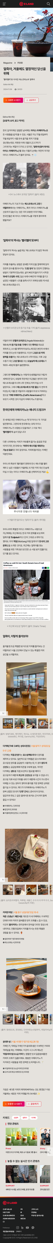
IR (21, 1212)
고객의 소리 (34, 1209)
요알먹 (16, 1118)
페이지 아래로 (50, 1149)
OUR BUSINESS (9, 1216)
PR (21, 1209)
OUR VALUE (7, 1209)
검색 (48, 4)
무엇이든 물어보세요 (37, 1216)
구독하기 (18, 1232)
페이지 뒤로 (50, 1154)
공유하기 (35, 1104)
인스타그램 (17, 1227)
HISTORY (6, 1212)
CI (3, 1222)
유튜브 (27, 1227)
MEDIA (23, 1219)
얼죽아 (25, 1118)
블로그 (22, 1227)
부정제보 (34, 1212)
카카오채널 (32, 1227)
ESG (22, 1216)
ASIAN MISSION (9, 1219)
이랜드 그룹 (10, 1203)
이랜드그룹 (26, 4)
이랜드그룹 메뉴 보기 (3, 4)
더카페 (33, 1118)
